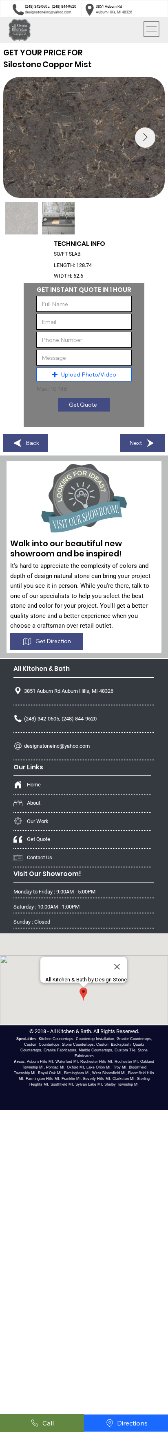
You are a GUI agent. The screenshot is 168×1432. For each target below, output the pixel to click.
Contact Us (39, 857)
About (33, 803)
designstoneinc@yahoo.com (48, 12)
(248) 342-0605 (37, 6)
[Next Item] (145, 137)
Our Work (38, 821)
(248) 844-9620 (64, 6)
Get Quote (38, 839)
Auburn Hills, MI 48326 (114, 12)
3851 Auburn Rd (109, 6)
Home (34, 785)
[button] (84, 374)
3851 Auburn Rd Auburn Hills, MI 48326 (68, 691)
